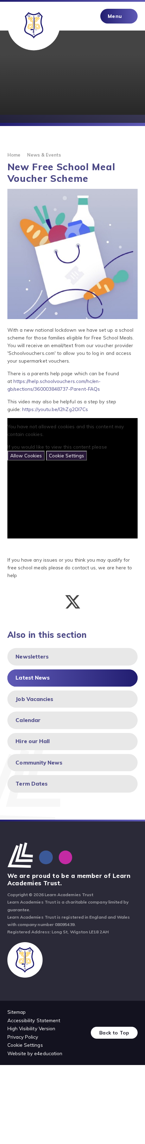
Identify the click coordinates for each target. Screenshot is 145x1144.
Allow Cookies (26, 455)
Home (13, 155)
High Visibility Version (31, 1028)
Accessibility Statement (34, 1020)
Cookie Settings (66, 455)
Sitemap (16, 1012)
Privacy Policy (22, 1037)
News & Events (44, 155)
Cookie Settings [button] (25, 1045)
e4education (48, 1053)
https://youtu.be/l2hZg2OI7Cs (55, 409)
